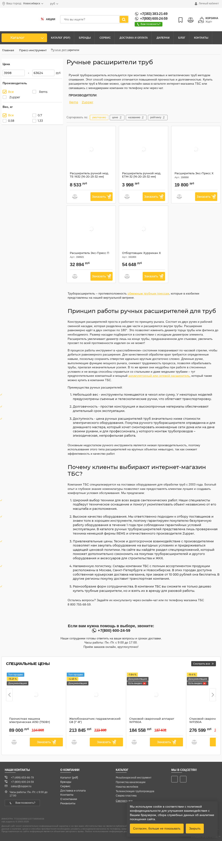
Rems (73, 102)
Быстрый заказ (83, 197)
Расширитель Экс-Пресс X (194, 175)
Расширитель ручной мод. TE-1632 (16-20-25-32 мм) (89, 176)
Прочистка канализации (130, 782)
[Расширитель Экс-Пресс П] (91, 229)
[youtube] (183, 779)
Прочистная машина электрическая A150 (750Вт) (29, 722)
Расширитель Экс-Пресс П (89, 255)
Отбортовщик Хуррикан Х (141, 255)
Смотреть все (124, 800)
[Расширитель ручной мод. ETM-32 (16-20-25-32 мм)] (143, 150)
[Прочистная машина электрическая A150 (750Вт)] (36, 695)
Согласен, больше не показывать (156, 828)
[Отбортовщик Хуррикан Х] (143, 229)
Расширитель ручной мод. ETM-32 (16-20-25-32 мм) (141, 176)
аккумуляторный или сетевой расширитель (159, 375)
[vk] (174, 779)
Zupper (87, 102)
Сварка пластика (126, 795)
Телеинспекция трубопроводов (135, 791)
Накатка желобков (127, 786)
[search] (123, 19)
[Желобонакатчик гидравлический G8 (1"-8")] (96, 695)
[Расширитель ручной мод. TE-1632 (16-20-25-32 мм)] (91, 150)
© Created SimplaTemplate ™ (205, 837)
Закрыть (195, 828)
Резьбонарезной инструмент (134, 777)
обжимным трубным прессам (148, 293)
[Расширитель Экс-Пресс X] (195, 150)
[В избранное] (110, 150)
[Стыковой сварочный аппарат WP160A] (156, 695)
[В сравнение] (74, 197)
